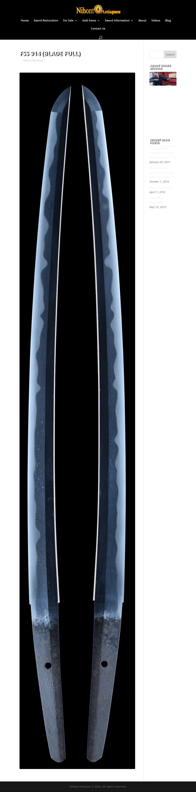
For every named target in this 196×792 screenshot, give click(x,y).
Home (25, 20)
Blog (168, 20)
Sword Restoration (46, 20)
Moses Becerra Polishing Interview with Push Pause (161, 172)
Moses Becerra (32, 60)
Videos (155, 20)
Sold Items (89, 20)
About (142, 20)
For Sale (68, 20)
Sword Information (117, 20)
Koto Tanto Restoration (156, 200)
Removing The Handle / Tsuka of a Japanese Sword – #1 (162, 153)
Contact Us (98, 28)
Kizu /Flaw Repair (160, 187)
